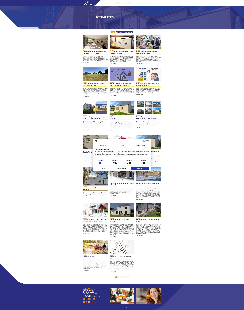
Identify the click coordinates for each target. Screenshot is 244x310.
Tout (113, 32)
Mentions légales (137, 307)
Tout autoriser (140, 168)
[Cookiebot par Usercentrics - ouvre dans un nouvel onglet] (143, 141)
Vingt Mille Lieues (129, 307)
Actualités (119, 32)
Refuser (103, 168)
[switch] (115, 163)
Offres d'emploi (128, 32)
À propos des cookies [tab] (141, 145)
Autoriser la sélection (122, 168)
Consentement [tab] (103, 145)
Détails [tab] (122, 145)
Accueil (28, 28)
